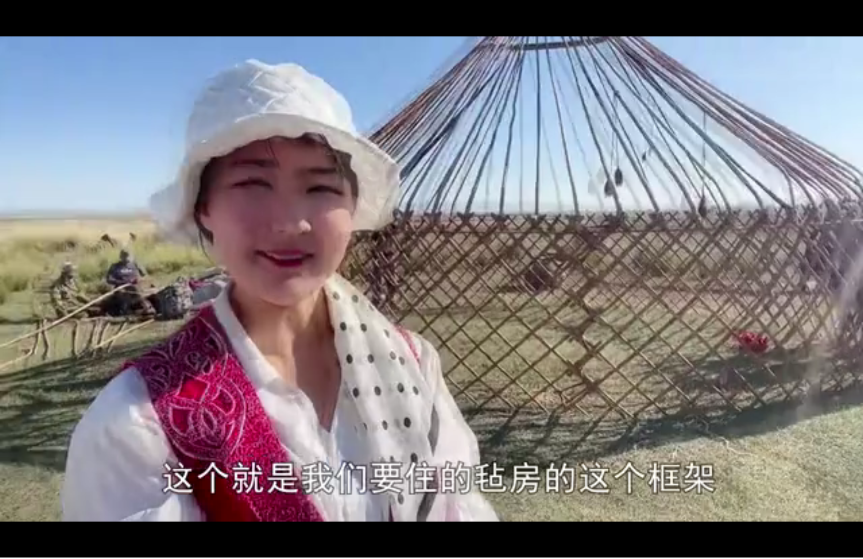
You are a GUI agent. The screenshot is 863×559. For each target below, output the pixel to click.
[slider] (828, 548)
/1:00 (39, 548)
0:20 (25, 548)
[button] (8, 549)
